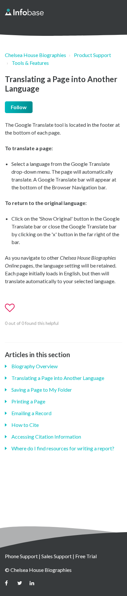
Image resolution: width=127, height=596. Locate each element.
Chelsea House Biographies (35, 55)
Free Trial (86, 556)
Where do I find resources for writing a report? (62, 448)
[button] (114, 14)
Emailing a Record (31, 413)
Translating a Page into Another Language (57, 378)
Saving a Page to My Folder (41, 389)
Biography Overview (34, 366)
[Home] (24, 12)
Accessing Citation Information (46, 436)
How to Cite (25, 425)
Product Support (92, 55)
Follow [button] (19, 107)
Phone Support (21, 556)
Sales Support (56, 556)
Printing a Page (28, 401)
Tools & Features (30, 63)
